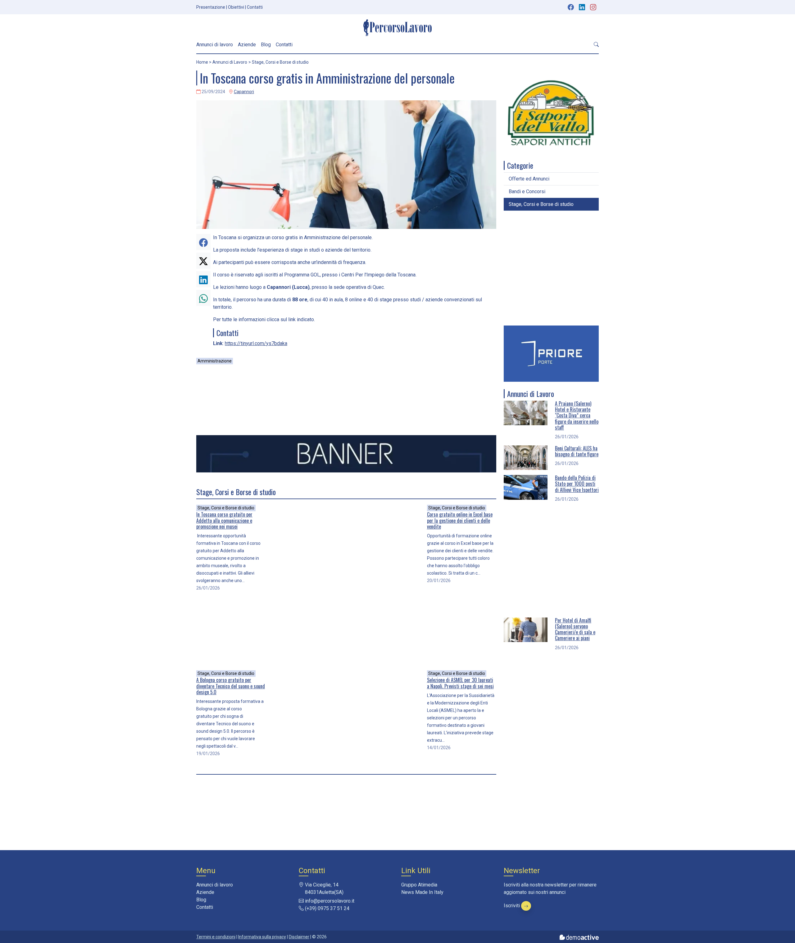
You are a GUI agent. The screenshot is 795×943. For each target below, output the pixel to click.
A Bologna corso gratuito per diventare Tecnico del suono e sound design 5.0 (230, 685)
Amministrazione (215, 360)
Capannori (244, 91)
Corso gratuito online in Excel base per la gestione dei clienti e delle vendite (460, 520)
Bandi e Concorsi (527, 191)
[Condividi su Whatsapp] (203, 298)
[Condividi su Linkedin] (203, 279)
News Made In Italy (422, 892)
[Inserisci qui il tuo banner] (346, 453)
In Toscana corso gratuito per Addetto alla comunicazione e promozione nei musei (224, 520)
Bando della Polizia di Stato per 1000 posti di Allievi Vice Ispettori (577, 483)
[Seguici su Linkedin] (583, 7)
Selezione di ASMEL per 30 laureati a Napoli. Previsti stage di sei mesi (460, 683)
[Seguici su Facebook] (570, 7)
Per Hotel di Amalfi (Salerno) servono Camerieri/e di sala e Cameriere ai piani (575, 629)
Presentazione (210, 7)
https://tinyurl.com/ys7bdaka (256, 343)
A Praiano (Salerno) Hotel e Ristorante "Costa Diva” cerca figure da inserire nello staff (576, 415)
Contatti (255, 7)
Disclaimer (299, 936)
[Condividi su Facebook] (203, 242)
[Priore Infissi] (551, 353)
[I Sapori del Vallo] (551, 113)
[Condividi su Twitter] (203, 261)
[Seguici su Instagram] (594, 7)
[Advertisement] (346, 400)
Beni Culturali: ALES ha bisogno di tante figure (576, 451)
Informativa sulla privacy (262, 936)
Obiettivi (236, 7)
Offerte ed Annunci (529, 179)
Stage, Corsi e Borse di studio (226, 507)
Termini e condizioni (215, 936)
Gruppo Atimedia (419, 885)
